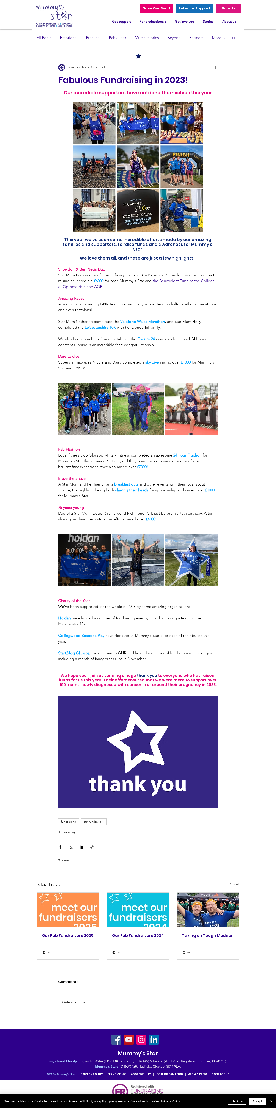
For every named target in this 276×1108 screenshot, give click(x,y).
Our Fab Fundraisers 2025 (68, 935)
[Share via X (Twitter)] (71, 847)
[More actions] (215, 67)
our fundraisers (93, 821)
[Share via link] (92, 847)
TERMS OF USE (116, 1074)
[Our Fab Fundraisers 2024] (138, 910)
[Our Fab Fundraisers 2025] (68, 910)
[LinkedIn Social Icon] (154, 1040)
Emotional (68, 37)
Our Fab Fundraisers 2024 (138, 935)
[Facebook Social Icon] (116, 1040)
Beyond (174, 37)
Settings (237, 1101)
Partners (196, 37)
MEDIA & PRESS (198, 1074)
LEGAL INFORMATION (169, 1074)
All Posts (44, 37)
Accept (257, 1101)
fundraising (68, 821)
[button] (234, 38)
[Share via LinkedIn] (81, 847)
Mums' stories (147, 37)
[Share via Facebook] (60, 847)
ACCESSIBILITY (141, 1074)
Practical (93, 37)
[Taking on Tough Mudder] (208, 910)
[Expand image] (84, 409)
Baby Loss (117, 37)
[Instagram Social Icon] (141, 1040)
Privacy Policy (170, 1101)
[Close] (270, 1101)
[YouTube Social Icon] (129, 1040)
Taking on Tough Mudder (207, 935)
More (216, 37)
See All (234, 884)
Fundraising (67, 832)
